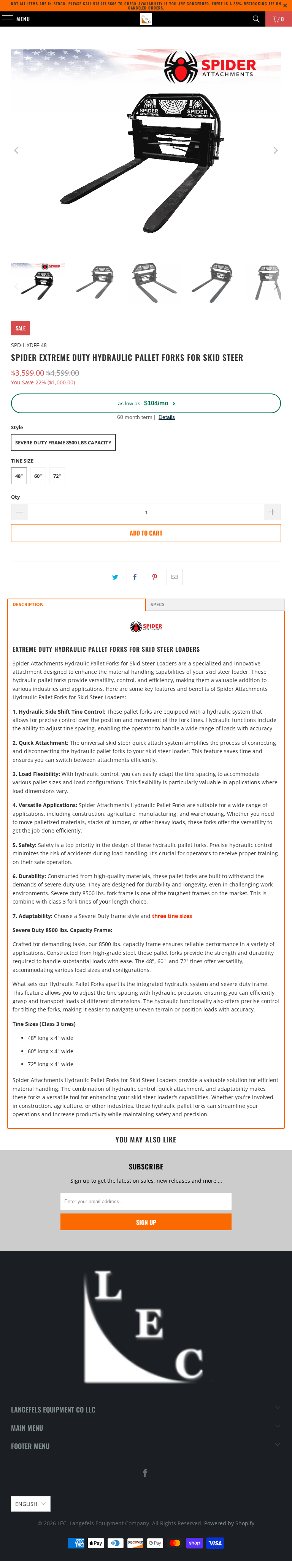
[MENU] (4, 19)
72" (57, 475)
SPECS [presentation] (158, 604)
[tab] (76, 605)
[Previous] (17, 150)
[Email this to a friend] (175, 577)
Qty (15, 496)
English (26, 1503)
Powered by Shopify (229, 1523)
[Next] (275, 150)
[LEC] (146, 19)
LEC (62, 1523)
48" (19, 475)
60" (38, 475)
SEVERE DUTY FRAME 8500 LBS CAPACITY (63, 442)
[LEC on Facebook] (145, 1473)
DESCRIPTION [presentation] (28, 604)
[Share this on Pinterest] (155, 577)
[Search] (256, 19)
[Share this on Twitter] (115, 577)
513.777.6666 (105, 3)
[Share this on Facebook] (135, 577)
